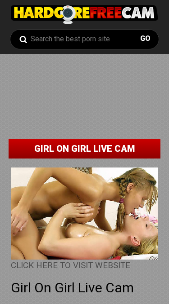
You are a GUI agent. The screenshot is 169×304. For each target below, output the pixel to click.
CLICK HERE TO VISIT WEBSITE (70, 265)
